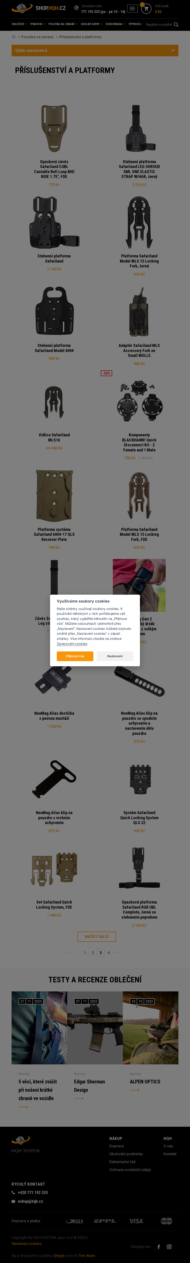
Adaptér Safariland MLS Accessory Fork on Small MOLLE (139, 350)
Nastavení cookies (27, 1243)
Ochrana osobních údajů (130, 1170)
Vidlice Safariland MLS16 (54, 437)
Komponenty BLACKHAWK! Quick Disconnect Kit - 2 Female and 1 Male (139, 442)
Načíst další (97, 936)
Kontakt (170, 1154)
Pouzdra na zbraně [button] (61, 24)
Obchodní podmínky (126, 1154)
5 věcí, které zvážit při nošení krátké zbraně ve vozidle (38, 1090)
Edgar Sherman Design (89, 1086)
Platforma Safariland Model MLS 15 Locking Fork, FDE (139, 534)
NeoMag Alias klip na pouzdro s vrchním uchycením (54, 817)
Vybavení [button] (36, 24)
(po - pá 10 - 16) (112, 12)
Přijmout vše (75, 656)
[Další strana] (117, 953)
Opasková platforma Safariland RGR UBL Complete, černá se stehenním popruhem (139, 910)
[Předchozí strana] (71, 953)
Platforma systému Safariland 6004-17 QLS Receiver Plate (54, 534)
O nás (168, 1146)
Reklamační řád (122, 1162)
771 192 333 (90, 12)
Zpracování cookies (72, 644)
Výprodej (135, 24)
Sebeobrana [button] (114, 24)
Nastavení (114, 656)
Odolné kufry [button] (90, 24)
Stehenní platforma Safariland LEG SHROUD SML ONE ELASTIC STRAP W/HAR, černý (139, 169)
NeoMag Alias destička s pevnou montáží (54, 716)
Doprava (116, 1146)
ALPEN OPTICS (145, 1082)
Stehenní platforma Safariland (54, 258)
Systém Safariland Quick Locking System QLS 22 (139, 817)
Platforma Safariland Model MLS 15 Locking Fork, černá (139, 261)
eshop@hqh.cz (30, 1201)
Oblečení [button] (18, 24)
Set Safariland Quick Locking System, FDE (54, 905)
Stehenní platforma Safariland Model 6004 (54, 348)
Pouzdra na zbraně (37, 37)
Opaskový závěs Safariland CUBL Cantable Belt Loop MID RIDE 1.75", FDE (54, 169)
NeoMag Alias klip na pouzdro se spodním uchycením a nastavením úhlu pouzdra (139, 723)
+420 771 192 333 (33, 1192)
